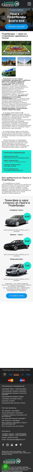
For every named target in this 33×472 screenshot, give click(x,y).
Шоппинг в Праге (8, 401)
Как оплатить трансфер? (11, 420)
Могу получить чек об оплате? (13, 426)
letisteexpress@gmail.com (16, 439)
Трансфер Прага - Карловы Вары (14, 389)
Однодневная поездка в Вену (12, 396)
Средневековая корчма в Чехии (13, 403)
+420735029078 (20, 435)
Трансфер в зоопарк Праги (12, 398)
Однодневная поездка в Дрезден (14, 391)
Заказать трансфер (16, 26)
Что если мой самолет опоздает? (14, 418)
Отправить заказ (16, 295)
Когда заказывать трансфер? (12, 413)
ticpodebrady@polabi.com (13, 170)
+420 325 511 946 (10, 166)
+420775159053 (20, 434)
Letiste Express (12, 437)
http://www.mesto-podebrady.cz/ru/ (16, 157)
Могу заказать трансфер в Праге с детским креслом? (14, 423)
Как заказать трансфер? (11, 410)
